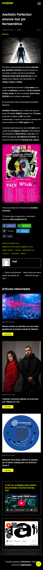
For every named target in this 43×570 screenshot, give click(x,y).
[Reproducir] (8, 510)
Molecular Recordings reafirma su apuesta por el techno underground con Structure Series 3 (20, 462)
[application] (21, 503)
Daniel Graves (7, 250)
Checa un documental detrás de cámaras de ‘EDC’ (11, 275)
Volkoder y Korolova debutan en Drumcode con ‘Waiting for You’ (20, 400)
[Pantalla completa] (35, 510)
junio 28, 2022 (7, 30)
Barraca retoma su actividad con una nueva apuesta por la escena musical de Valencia (20, 328)
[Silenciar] (32, 510)
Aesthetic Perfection (10, 243)
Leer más (7, 334)
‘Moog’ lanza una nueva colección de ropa (32, 274)
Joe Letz (5, 254)
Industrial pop (28, 250)
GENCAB (18, 250)
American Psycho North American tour (17, 247)
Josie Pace (15, 254)
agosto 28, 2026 (8, 322)
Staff (19, 30)
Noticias (5, 34)
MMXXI (23, 254)
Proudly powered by (18, 562)
